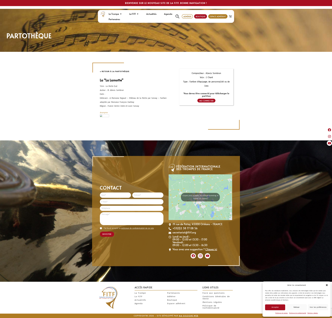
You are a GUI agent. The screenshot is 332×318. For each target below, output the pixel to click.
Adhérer (171, 296)
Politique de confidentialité (297, 313)
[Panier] (231, 16)
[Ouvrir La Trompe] (121, 14)
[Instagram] (329, 136)
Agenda (139, 303)
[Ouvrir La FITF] (138, 14)
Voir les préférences (318, 307)
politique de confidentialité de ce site (137, 228)
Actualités (140, 300)
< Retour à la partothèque (114, 71)
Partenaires (173, 293)
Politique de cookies (281, 313)
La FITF (139, 296)
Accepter (275, 307)
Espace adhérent (176, 303)
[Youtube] (329, 143)
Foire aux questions (214, 293)
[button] (327, 285)
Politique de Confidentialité (211, 306)
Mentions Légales (312, 313)
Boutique (172, 300)
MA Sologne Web (188, 316)
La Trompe (140, 293)
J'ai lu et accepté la (129, 228)
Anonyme (104, 112)
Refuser (297, 307)
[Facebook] (329, 129)
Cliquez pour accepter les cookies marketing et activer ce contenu (200, 197)
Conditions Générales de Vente (216, 297)
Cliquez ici (211, 249)
